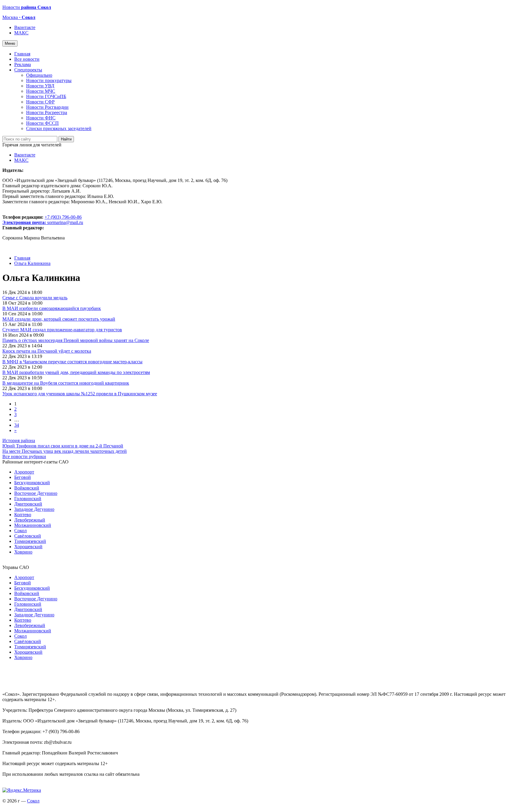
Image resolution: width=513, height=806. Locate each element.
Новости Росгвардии (47, 107)
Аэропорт (24, 471)
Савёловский (27, 535)
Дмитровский (28, 503)
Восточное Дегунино (35, 493)
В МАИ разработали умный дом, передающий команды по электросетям (76, 372)
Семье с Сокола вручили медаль (34, 297)
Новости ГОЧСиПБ (46, 96)
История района (18, 440)
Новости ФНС (41, 117)
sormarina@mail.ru (65, 222)
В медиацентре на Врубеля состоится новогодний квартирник (65, 383)
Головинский (27, 498)
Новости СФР (40, 101)
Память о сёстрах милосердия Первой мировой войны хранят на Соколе (75, 340)
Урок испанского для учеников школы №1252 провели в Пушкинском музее (79, 393)
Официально (39, 75)
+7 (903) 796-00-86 (42, 220)
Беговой (22, 477)
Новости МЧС (40, 91)
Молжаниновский (32, 525)
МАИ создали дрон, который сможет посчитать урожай (58, 319)
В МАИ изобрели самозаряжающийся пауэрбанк (51, 308)
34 (16, 425)
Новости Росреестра (46, 112)
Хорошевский (28, 546)
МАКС (21, 32)
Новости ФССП (42, 123)
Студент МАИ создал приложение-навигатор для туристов (62, 329)
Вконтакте (24, 27)
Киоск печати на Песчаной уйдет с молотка (46, 351)
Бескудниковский (32, 482)
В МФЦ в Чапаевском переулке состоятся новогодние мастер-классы (72, 361)
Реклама (22, 64)
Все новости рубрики (24, 456)
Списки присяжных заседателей (58, 128)
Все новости (26, 59)
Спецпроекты (28, 69)
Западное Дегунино (34, 509)
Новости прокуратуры (49, 80)
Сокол (20, 530)
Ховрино (23, 551)
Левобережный (29, 519)
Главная (22, 53)
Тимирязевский (30, 541)
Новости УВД (40, 85)
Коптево (22, 514)
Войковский (26, 487)
